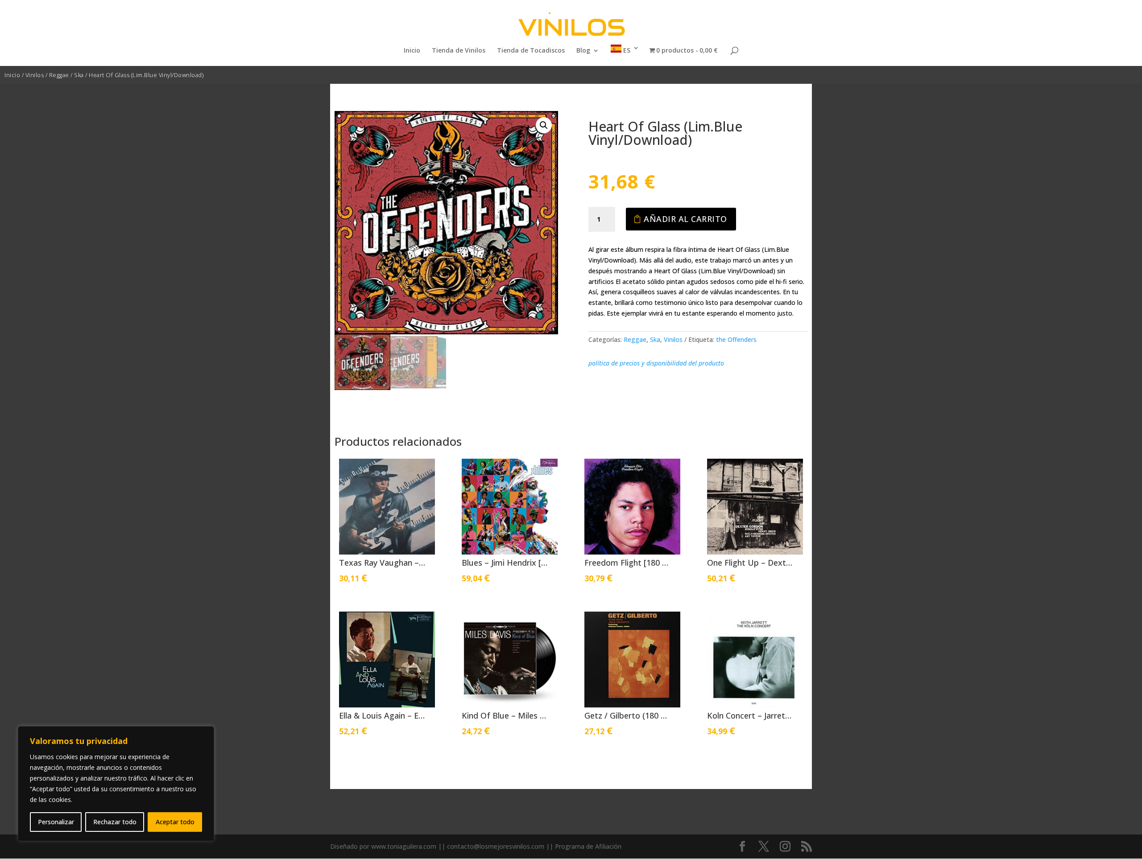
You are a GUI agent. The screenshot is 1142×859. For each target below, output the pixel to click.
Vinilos (34, 75)
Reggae (59, 75)
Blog (583, 50)
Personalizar (56, 822)
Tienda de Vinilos (458, 50)
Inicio (412, 50)
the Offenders (736, 339)
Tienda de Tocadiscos (531, 50)
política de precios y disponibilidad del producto (656, 363)
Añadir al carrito (685, 219)
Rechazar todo (115, 822)
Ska (79, 75)
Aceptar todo (175, 822)
